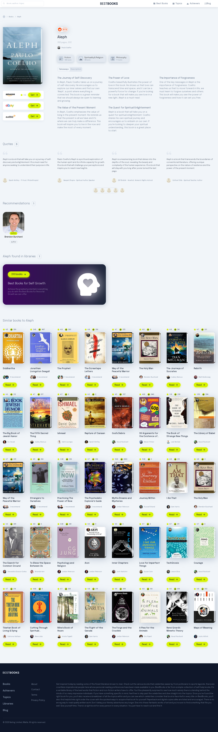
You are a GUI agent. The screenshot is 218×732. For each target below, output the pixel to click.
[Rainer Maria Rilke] (61, 594)
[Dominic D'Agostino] (89, 377)
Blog (209, 4)
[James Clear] (7, 377)
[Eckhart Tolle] (61, 465)
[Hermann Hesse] (6, 335)
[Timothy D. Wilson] (33, 465)
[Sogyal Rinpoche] (6, 594)
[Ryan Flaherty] (86, 377)
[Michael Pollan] (89, 507)
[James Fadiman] (88, 465)
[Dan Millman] (115, 335)
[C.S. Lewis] (88, 335)
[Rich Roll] (61, 507)
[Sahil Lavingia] (59, 442)
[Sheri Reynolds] (88, 400)
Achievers (195, 4)
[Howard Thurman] (6, 530)
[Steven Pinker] (141, 442)
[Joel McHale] (168, 442)
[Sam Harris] (168, 507)
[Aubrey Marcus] (168, 377)
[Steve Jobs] (32, 636)
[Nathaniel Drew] (34, 377)
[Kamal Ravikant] (197, 335)
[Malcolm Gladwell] (34, 507)
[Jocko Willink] (195, 636)
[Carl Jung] (61, 530)
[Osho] (197, 530)
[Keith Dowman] (88, 594)
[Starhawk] (33, 400)
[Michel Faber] (170, 400)
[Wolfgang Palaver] (170, 594)
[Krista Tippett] (59, 636)
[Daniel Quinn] (61, 400)
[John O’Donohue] (33, 530)
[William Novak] (6, 400)
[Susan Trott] (143, 335)
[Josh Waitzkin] (114, 571)
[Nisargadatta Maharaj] (170, 465)
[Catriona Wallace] (4, 636)
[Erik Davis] (170, 530)
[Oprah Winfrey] (86, 442)
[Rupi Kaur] (61, 377)
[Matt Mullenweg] (195, 377)
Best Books (162, 4)
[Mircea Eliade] (115, 465)
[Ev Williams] (32, 377)
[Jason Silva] (168, 571)
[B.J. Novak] (4, 442)
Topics (179, 4)
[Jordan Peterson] (114, 507)
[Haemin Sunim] (143, 530)
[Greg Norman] (114, 377)
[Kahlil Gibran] (61, 335)
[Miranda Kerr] (32, 571)
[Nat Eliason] (86, 507)
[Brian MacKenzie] (116, 377)
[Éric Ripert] (141, 636)
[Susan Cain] (141, 571)
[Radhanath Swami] (143, 465)
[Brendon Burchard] (141, 377)
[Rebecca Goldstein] (143, 400)
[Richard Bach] (33, 335)
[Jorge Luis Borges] (197, 400)
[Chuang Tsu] (115, 530)
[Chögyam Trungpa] (33, 594)
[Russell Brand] (141, 507)
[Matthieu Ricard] (143, 594)
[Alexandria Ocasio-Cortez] (4, 571)
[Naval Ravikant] (4, 377)
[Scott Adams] (115, 400)
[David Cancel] (59, 507)
